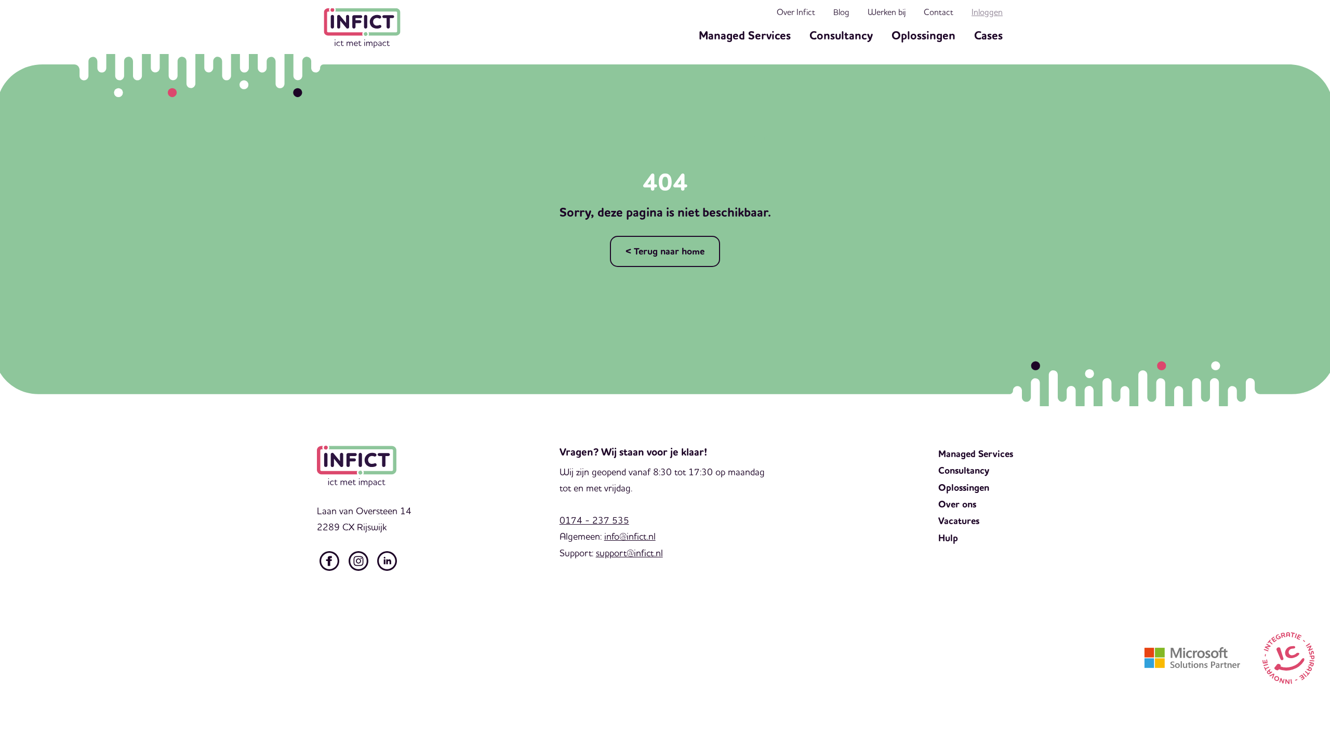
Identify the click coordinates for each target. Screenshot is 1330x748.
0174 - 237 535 (594, 520)
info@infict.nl (630, 536)
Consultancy (841, 36)
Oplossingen (923, 36)
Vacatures (958, 521)
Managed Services (745, 36)
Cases (988, 36)
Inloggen (987, 12)
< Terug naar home (665, 251)
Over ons (957, 504)
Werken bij (887, 12)
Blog (841, 12)
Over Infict (796, 12)
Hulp (948, 538)
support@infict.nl (629, 553)
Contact (938, 12)
